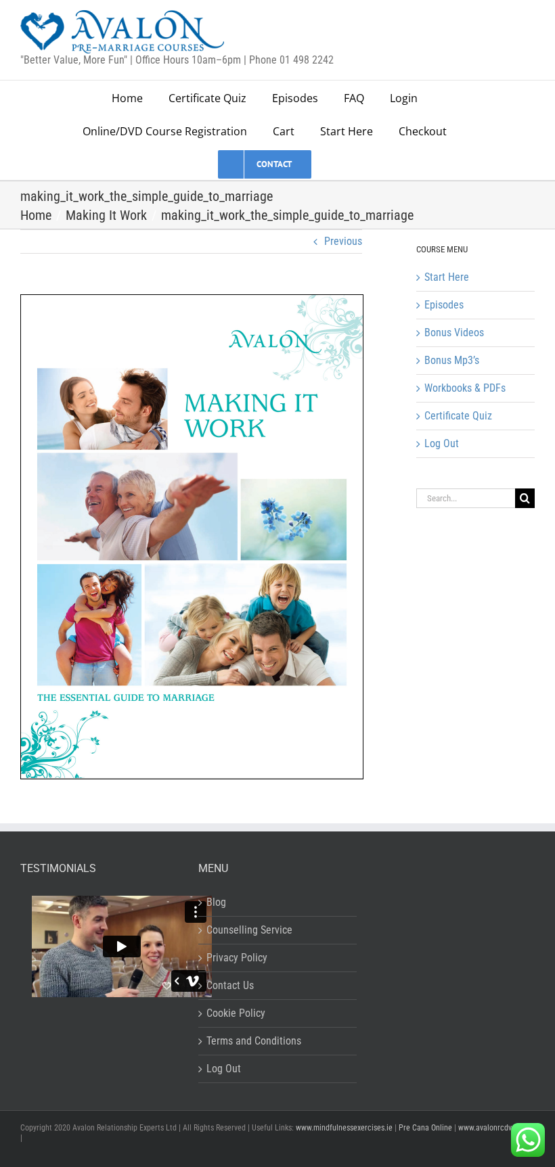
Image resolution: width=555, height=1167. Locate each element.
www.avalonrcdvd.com (495, 1127)
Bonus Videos (454, 332)
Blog (216, 902)
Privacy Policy (236, 957)
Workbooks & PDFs (465, 388)
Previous (343, 241)
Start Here (446, 277)
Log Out (441, 443)
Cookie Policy (235, 1013)
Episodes (444, 304)
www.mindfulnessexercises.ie (344, 1127)
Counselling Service (249, 929)
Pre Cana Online (425, 1127)
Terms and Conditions (253, 1040)
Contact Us (230, 985)
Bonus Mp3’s (451, 360)
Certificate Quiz (458, 415)
